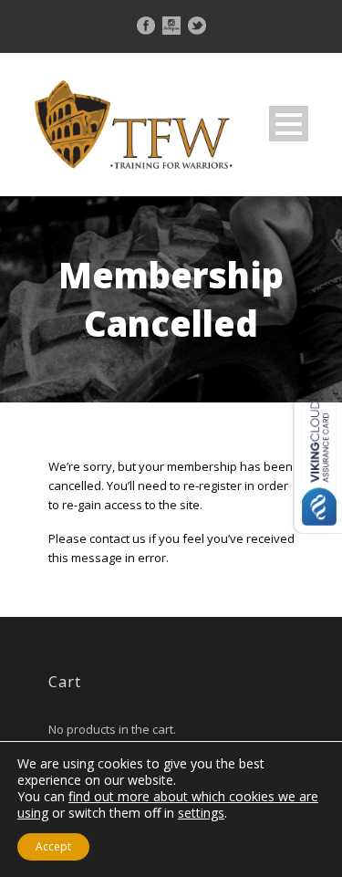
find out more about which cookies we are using (167, 804)
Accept (53, 846)
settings (201, 813)
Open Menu (288, 123)
